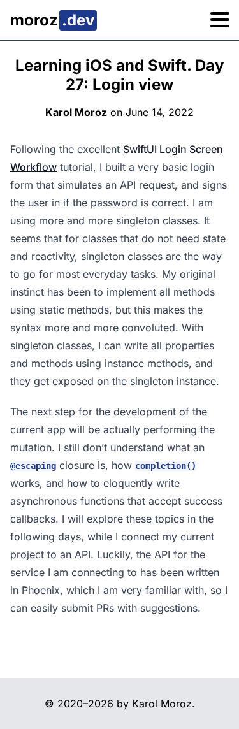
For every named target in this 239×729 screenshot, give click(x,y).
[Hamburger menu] (220, 20)
